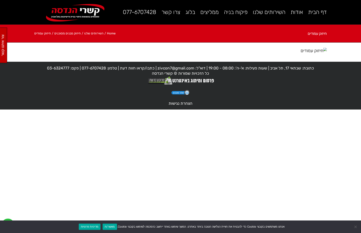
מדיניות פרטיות (90, 226)
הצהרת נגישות (180, 103)
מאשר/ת (110, 226)
